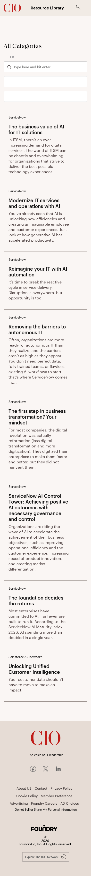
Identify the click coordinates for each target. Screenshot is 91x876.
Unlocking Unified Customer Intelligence (34, 669)
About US (24, 788)
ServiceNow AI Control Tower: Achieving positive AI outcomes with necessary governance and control (38, 507)
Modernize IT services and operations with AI (34, 203)
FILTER (9, 57)
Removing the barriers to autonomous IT (37, 329)
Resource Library (47, 7)
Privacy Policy (61, 788)
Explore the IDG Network (42, 857)
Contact (41, 788)
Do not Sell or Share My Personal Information (46, 809)
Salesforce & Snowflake (25, 657)
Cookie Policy (27, 796)
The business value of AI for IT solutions (36, 129)
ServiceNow (17, 117)
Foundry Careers (44, 803)
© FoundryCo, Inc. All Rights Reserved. (45, 840)
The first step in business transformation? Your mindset (37, 416)
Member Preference (56, 796)
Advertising (19, 803)
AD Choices (69, 803)
